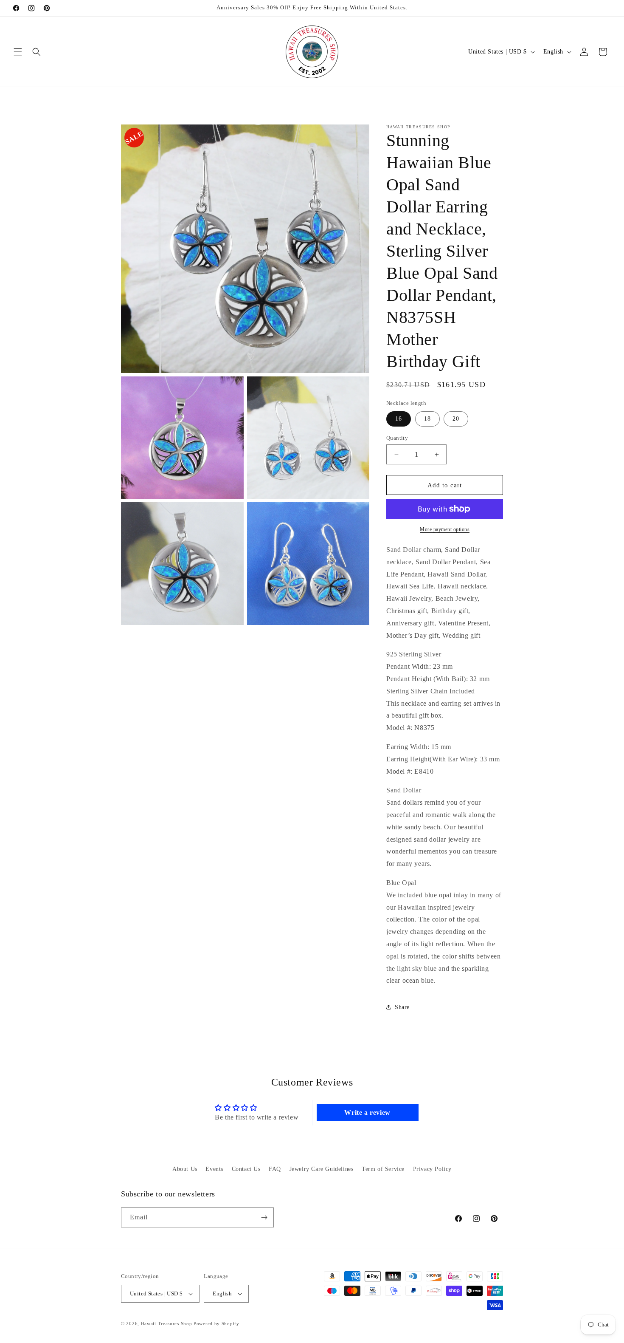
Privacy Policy (432, 1169)
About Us (184, 1169)
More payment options (444, 529)
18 (427, 419)
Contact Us (246, 1169)
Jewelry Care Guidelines (322, 1169)
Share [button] (402, 1007)
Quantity (397, 438)
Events (214, 1169)
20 (456, 419)
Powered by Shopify (216, 1323)
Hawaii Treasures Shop (166, 1323)
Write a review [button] (367, 1112)
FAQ (275, 1169)
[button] (17, 51)
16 (398, 419)
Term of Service (383, 1169)
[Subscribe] (264, 1217)
